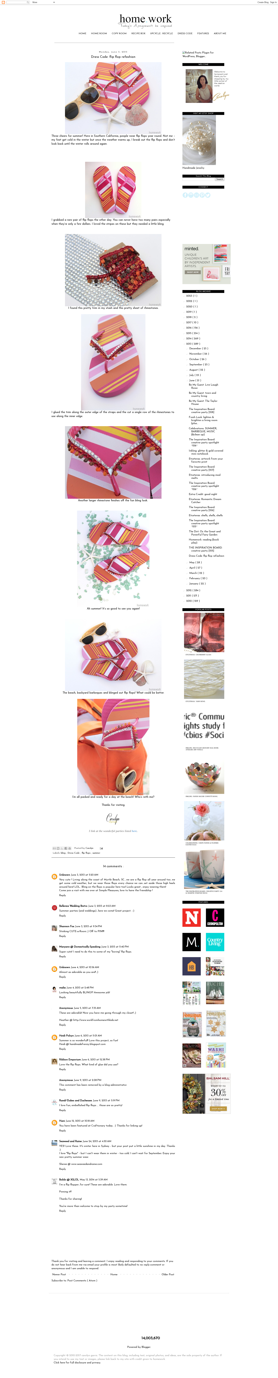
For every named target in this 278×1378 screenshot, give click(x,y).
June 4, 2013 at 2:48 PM (80, 988)
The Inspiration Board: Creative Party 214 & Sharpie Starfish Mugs (204, 892)
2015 (189, 333)
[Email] (196, 197)
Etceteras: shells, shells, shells (206, 515)
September (196, 364)
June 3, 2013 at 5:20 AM (84, 875)
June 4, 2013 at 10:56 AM (85, 967)
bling (63, 853)
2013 (189, 344)
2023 (189, 296)
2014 (189, 338)
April (192, 568)
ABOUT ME (220, 33)
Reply (62, 895)
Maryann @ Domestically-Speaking (79, 947)
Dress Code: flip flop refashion (206, 556)
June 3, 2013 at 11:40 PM (115, 947)
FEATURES (203, 33)
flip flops (86, 853)
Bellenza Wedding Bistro (73, 906)
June (192, 380)
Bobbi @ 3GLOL (69, 1179)
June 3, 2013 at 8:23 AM (102, 906)
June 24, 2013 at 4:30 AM (97, 1141)
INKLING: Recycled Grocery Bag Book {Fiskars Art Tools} (202, 749)
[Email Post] (101, 848)
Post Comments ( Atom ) (82, 1280)
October (194, 359)
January (194, 583)
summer (96, 853)
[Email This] (54, 848)
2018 (189, 317)
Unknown (64, 875)
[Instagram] (191, 197)
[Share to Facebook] (65, 848)
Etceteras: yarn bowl (195, 701)
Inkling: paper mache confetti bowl (202, 796)
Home (113, 1274)
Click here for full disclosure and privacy (77, 1362)
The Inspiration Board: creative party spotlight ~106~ (204, 442)
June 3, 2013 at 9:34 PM (88, 926)
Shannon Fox (66, 926)
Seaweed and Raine (70, 1141)
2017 (189, 322)
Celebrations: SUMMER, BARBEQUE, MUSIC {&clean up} (203, 431)
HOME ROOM (99, 33)
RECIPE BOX (138, 33)
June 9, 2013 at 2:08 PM (87, 1080)
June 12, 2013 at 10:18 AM (80, 1121)
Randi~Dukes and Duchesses (75, 1100)
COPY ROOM (119, 33)
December (195, 348)
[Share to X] (62, 848)
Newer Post (59, 1274)
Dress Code (74, 853)
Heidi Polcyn (66, 1036)
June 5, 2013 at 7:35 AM (87, 1008)
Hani (62, 1121)
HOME (82, 33)
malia (62, 988)
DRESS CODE (185, 33)
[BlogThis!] (58, 848)
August (194, 370)
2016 (189, 328)
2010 (189, 601)
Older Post (168, 1274)
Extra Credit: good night (203, 494)
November (196, 354)
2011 (189, 596)
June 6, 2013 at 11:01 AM (88, 1036)
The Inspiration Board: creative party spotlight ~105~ (204, 523)
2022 (189, 301)
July (192, 375)
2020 (189, 306)
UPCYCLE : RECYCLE (161, 33)
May (192, 562)
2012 (189, 590)
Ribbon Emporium (70, 1059)
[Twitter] (208, 197)
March (193, 573)
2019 (189, 312)
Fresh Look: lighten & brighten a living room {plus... (203, 420)
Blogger (146, 1347)
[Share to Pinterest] (69, 848)
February (195, 578)
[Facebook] (185, 197)
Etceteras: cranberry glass (198, 655)
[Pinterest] (202, 197)
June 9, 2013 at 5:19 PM (106, 1100)
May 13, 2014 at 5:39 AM (94, 1179)
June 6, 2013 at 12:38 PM (96, 1059)
